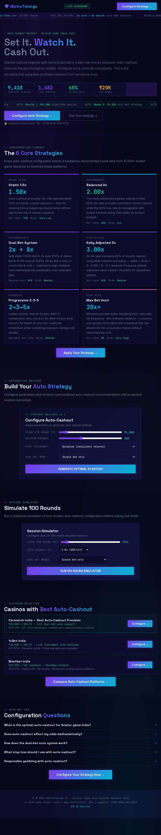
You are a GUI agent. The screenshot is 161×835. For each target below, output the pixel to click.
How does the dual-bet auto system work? (80, 743)
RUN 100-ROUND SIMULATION (80, 571)
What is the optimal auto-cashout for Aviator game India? (80, 725)
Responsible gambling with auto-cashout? (80, 761)
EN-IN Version (80, 806)
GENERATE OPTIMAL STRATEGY (80, 469)
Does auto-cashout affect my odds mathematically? (80, 734)
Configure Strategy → (137, 6)
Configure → (140, 623)
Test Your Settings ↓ (82, 115)
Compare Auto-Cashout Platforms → (80, 681)
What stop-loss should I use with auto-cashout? (80, 752)
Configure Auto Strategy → (32, 115)
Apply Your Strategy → (80, 352)
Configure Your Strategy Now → (80, 774)
